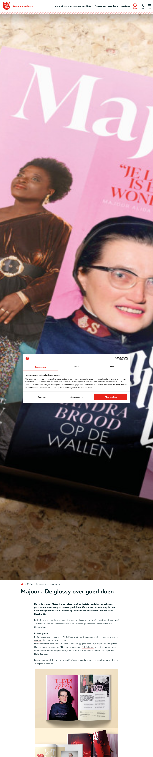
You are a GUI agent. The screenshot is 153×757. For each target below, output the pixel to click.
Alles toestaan (111, 397)
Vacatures (125, 6)
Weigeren (42, 397)
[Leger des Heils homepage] (22, 584)
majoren (37, 640)
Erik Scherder (88, 647)
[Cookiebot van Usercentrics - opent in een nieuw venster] (117, 358)
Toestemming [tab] (40, 367)
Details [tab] (76, 367)
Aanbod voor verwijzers (106, 6)
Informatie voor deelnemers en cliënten (73, 6)
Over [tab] (112, 367)
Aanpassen (75, 397)
